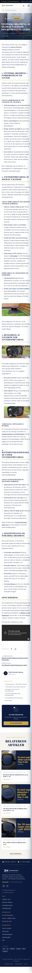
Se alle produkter (16, 723)
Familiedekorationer (7, 905)
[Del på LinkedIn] (15, 649)
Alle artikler (7, 18)
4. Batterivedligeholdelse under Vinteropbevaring (13, 694)
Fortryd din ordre (6, 921)
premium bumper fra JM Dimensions (13, 434)
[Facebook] (7, 886)
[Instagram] (3, 886)
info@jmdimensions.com (9, 890)
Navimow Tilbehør (7, 902)
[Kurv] (29, 6)
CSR (3, 940)
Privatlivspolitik (6, 937)
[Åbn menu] (24, 6)
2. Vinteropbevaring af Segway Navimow (15, 687)
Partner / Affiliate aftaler (8, 918)
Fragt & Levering (6, 928)
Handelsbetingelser (7, 934)
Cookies (26, 964)
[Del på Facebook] (11, 649)
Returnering (5, 931)
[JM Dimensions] (7, 6)
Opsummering (8, 700)
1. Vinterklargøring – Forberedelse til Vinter (16, 684)
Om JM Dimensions (7, 915)
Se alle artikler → (16, 853)
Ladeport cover (6, 899)
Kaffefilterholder (6, 908)
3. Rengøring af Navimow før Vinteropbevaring (12, 690)
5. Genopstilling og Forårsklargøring (14, 698)
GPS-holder (14, 256)
